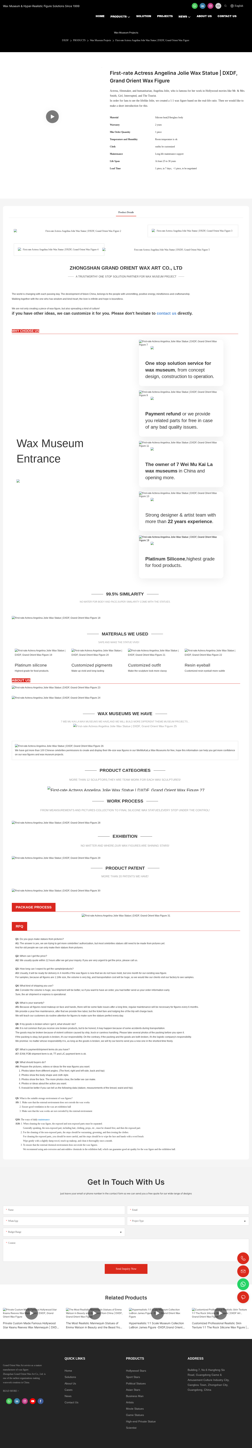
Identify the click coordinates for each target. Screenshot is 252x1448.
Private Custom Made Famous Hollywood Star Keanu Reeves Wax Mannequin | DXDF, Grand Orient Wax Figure (31, 1325)
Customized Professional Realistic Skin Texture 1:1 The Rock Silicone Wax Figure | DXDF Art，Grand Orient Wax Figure (219, 1325)
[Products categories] (126, 790)
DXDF (65, 40)
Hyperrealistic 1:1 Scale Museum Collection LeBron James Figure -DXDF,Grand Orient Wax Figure (156, 1325)
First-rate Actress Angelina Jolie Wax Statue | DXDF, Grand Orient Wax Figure (152, 40)
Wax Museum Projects (100, 40)
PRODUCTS (79, 40)
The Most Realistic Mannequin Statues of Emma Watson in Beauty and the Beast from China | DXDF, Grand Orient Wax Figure (94, 1325)
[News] (56, 687)
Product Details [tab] (126, 212)
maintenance (44, 1119)
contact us (166, 313)
